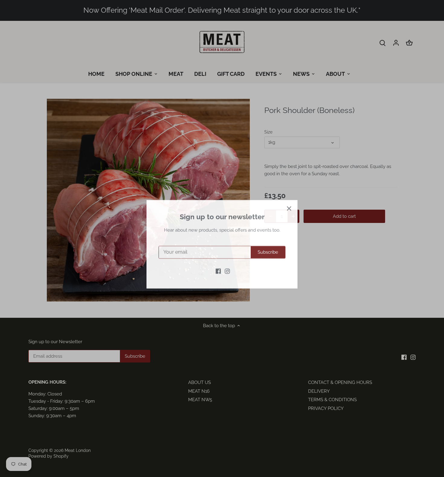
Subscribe (268, 246)
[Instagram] (227, 265)
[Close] (289, 202)
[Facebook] (218, 265)
